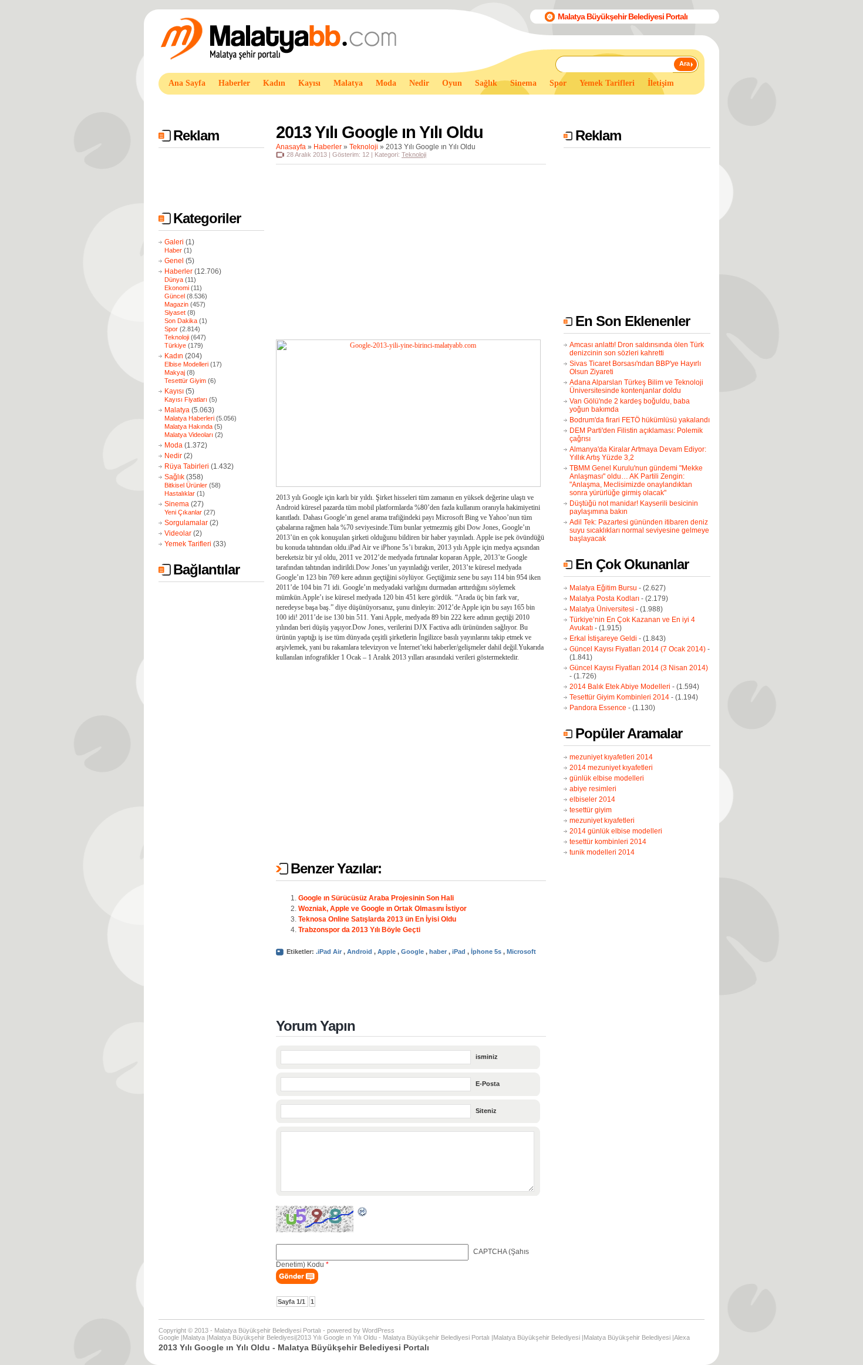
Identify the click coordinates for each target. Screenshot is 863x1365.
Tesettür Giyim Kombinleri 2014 (619, 697)
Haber (173, 250)
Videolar (177, 533)
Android (359, 951)
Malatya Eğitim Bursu (603, 588)
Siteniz (486, 1110)
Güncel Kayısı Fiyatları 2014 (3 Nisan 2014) (638, 668)
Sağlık (174, 477)
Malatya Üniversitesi (601, 609)
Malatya (177, 410)
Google (412, 951)
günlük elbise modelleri (606, 778)
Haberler (178, 271)
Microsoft (521, 951)
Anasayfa (291, 147)
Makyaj (174, 372)
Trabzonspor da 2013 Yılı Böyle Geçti (359, 930)
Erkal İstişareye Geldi (603, 638)
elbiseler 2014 (592, 799)
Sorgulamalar (186, 523)
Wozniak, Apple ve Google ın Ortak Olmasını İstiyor (382, 909)
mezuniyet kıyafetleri (602, 820)
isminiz (487, 1056)
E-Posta (488, 1083)
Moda (173, 445)
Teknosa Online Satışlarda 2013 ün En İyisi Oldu (377, 919)
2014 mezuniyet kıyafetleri (611, 768)
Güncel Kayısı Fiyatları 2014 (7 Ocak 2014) (637, 649)
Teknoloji (176, 337)
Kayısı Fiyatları (185, 399)
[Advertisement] (372, 104)
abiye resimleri (592, 789)
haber (438, 951)
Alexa (682, 1337)
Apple (386, 951)
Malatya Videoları (188, 434)
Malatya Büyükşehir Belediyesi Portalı (622, 16)
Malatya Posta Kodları (604, 598)
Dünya (173, 279)
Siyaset (175, 312)
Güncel (174, 296)
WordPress (378, 1330)
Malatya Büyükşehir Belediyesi (251, 1337)
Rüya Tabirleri (186, 466)
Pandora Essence (597, 708)
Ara (684, 63)
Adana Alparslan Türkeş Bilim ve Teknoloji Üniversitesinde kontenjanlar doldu (636, 386)
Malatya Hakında (188, 426)
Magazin (176, 304)
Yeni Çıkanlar (183, 512)
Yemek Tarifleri (187, 544)
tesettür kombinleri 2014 (607, 842)
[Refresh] (362, 1213)
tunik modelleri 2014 (602, 852)
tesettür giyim (590, 810)
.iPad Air (329, 951)
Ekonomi (176, 287)
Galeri (174, 242)
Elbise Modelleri (186, 364)
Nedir (173, 456)
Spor (171, 328)
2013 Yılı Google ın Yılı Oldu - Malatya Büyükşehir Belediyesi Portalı (393, 1337)
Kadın (173, 356)
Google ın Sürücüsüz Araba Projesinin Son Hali (376, 898)
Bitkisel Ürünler (185, 485)
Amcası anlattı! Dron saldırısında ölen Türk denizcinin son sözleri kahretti (636, 349)
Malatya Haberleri (189, 418)
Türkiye (175, 345)
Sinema (176, 504)
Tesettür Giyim (185, 380)
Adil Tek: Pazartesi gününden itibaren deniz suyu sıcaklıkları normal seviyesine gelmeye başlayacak (639, 530)
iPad (459, 951)
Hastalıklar (179, 493)
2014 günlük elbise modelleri (615, 831)
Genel (174, 261)
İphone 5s (486, 951)
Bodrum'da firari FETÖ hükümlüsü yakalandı (639, 420)
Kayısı (174, 391)
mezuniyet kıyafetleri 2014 (611, 757)
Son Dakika (180, 320)
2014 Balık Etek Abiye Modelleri (619, 686)
